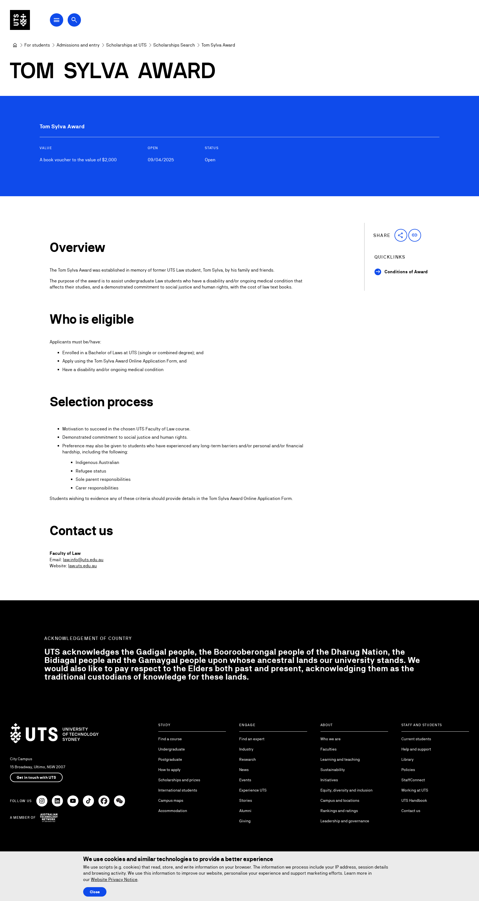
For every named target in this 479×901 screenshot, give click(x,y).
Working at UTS (414, 790)
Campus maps (170, 800)
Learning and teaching (340, 759)
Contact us (410, 810)
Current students (416, 739)
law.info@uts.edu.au (83, 559)
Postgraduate (170, 759)
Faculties (328, 749)
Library (407, 759)
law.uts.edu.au (82, 565)
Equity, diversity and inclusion (346, 790)
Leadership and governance (344, 821)
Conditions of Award (406, 271)
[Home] (15, 45)
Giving (245, 821)
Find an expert (251, 739)
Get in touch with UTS (36, 777)
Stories (245, 800)
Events (245, 780)
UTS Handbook (414, 800)
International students (177, 790)
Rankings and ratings (339, 810)
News (244, 769)
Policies (408, 769)
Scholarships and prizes (179, 780)
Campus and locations (339, 800)
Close (95, 892)
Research (247, 759)
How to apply (169, 769)
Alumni (245, 810)
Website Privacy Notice (114, 879)
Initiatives (329, 780)
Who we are (330, 739)
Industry (246, 749)
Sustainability (332, 769)
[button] (401, 235)
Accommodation (172, 810)
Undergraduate (171, 749)
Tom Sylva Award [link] (218, 45)
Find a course (170, 739)
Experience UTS (253, 790)
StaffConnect (413, 780)
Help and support (416, 749)
